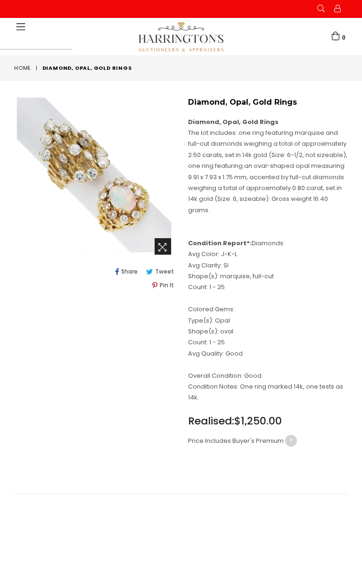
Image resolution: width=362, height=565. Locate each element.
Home (22, 68)
